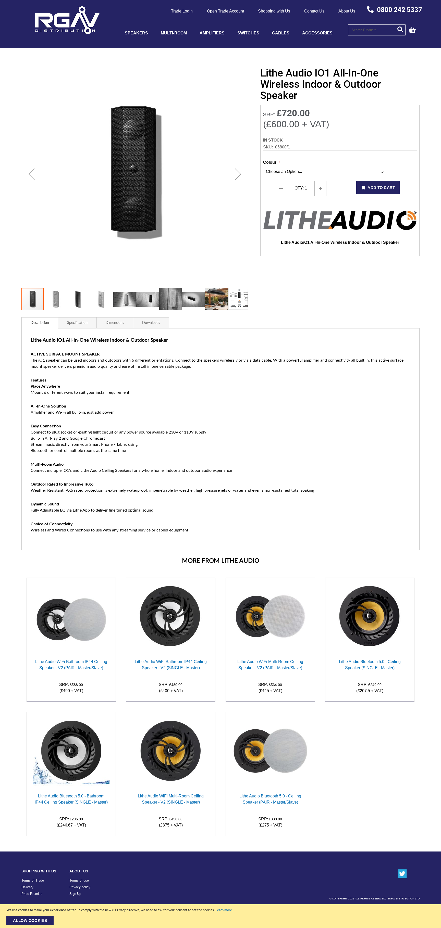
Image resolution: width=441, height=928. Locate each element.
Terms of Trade (32, 880)
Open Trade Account (225, 11)
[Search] (401, 29)
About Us (346, 11)
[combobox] (376, 30)
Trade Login (182, 11)
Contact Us (314, 11)
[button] (31, 174)
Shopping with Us (274, 11)
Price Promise (31, 894)
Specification (77, 323)
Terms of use (79, 880)
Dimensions (115, 323)
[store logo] (67, 33)
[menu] (233, 33)
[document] (221, 916)
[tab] (39, 322)
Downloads (151, 323)
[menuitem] (136, 33)
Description (40, 323)
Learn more (223, 910)
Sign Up (75, 894)
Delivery (27, 887)
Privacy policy (79, 887)
